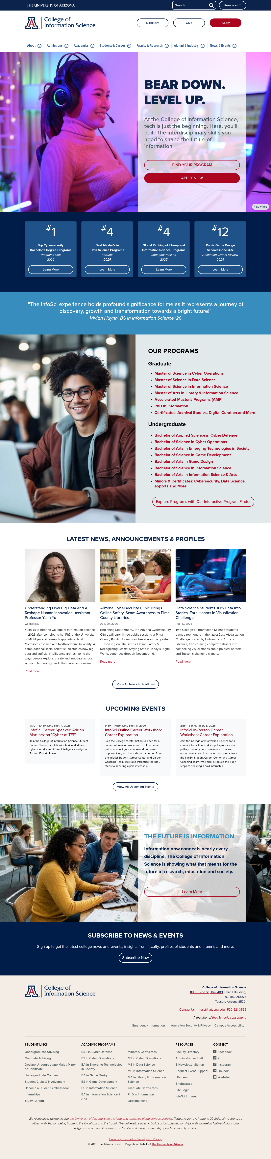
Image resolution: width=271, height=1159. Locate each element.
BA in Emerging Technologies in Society (101, 1067)
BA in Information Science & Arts (100, 1096)
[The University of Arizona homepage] (51, 5)
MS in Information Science (146, 1071)
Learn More (51, 270)
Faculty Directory (187, 1052)
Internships (32, 1094)
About (31, 45)
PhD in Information (141, 1094)
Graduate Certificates (143, 1088)
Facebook (225, 1052)
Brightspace (184, 1084)
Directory (152, 23)
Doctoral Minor (138, 1101)
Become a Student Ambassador (47, 1088)
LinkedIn (224, 1071)
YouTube (224, 1077)
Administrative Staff (189, 1058)
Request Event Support (192, 1071)
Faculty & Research (149, 45)
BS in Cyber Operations (97, 1058)
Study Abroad (34, 1101)
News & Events (220, 45)
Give (189, 23)
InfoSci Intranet (186, 1096)
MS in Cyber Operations (144, 1058)
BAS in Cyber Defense (96, 1052)
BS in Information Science (99, 1088)
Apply (226, 23)
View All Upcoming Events (135, 787)
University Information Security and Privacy (135, 1139)
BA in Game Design (95, 1075)
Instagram (225, 1065)
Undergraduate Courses (41, 1075)
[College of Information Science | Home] (60, 23)
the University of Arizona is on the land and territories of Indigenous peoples (121, 1119)
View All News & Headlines (136, 684)
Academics (81, 45)
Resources (231, 5)
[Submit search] (211, 5)
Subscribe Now (135, 957)
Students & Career (112, 45)
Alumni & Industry (186, 45)
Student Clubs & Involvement (45, 1082)
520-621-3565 (236, 1010)
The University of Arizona (167, 1144)
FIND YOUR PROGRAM (192, 165)
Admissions (54, 45)
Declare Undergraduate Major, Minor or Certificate (50, 1067)
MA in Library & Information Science (147, 1079)
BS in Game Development (99, 1082)
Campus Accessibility (229, 1026)
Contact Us (187, 1010)
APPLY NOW (192, 178)
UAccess (182, 1077)
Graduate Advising (38, 1058)
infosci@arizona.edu (211, 1010)
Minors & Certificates (142, 1052)
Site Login (182, 1090)
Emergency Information (148, 1026)
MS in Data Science (141, 1065)
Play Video (260, 206)
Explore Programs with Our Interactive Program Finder (203, 501)
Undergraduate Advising (42, 1052)
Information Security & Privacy (190, 1026)
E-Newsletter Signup (190, 1065)
